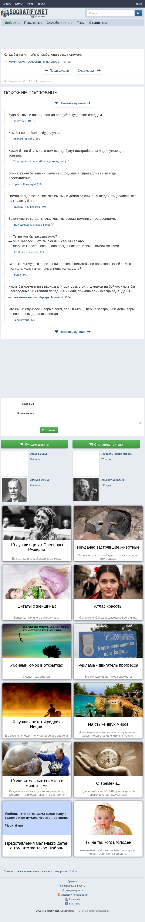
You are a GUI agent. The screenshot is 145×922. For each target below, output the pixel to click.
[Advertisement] (72, 37)
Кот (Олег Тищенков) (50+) (29, 252)
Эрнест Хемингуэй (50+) (28, 184)
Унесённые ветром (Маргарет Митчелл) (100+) (42, 297)
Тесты (41, 3)
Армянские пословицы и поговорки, (40, 61)
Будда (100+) (21, 274)
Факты (30, 3)
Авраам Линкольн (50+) (27, 138)
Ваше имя (28, 403)
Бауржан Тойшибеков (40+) (30, 206)
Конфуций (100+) (24, 121)
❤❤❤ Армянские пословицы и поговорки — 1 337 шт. (48, 871)
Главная (8, 871)
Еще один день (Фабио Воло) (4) (33, 224)
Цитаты (7, 3)
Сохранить (48, 430)
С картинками (98, 22)
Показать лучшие (72, 103)
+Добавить (11, 22)
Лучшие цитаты (36, 444)
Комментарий (25, 413)
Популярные (33, 22)
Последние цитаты (72, 890)
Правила (72, 881)
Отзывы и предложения (74, 894)
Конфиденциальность (72, 885)
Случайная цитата (59, 22)
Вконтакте (74, 903)
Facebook (74, 899)
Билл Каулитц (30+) (25, 320)
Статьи (19, 3)
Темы (81, 22)
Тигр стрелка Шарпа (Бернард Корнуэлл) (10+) (42, 161)
